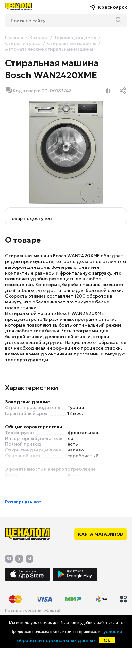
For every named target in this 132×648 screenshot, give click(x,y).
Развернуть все (23, 501)
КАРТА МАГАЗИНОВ (100, 534)
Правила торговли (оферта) (32, 610)
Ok (107, 640)
